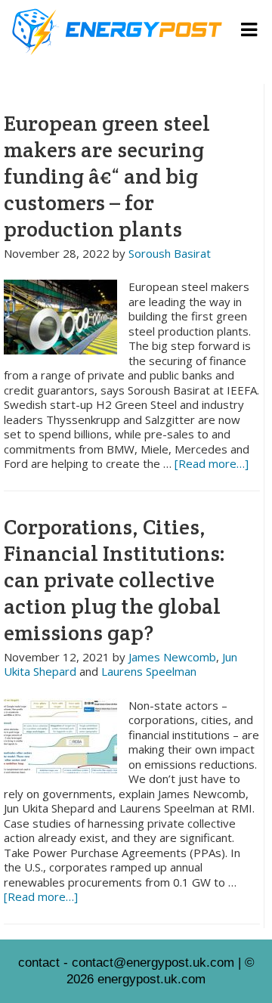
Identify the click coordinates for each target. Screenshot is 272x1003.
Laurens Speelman (148, 671)
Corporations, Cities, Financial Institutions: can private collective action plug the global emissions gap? (114, 579)
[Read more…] (212, 463)
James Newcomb (172, 656)
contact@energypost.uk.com (153, 962)
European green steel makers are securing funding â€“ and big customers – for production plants (107, 176)
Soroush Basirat (169, 253)
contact (39, 962)
